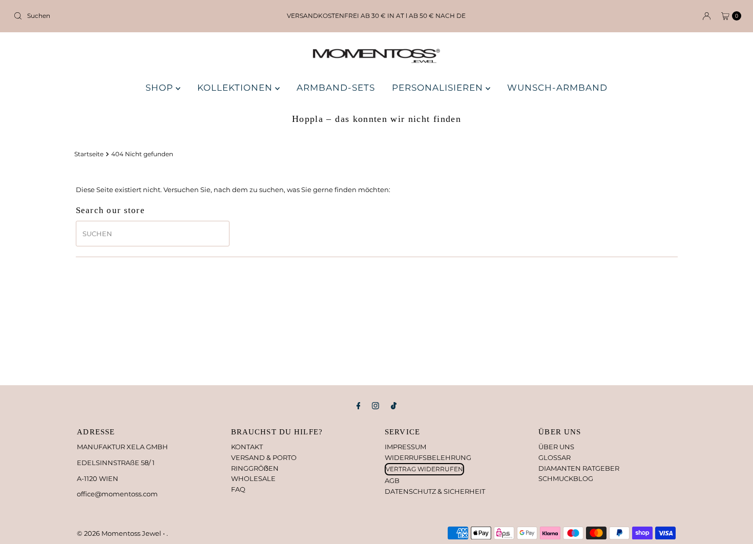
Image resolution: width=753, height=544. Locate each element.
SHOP (160, 87)
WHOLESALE (253, 478)
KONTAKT (247, 447)
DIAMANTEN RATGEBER (578, 468)
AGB (392, 480)
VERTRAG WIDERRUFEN (424, 469)
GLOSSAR (554, 457)
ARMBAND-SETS (336, 87)
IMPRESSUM (405, 447)
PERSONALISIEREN (439, 87)
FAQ (238, 489)
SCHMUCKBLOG (565, 478)
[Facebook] (359, 406)
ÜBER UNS (556, 447)
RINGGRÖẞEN (255, 468)
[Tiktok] (393, 406)
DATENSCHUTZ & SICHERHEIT (435, 491)
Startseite (88, 154)
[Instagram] (375, 406)
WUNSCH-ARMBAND (557, 87)
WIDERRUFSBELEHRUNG (428, 457)
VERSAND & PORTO (264, 457)
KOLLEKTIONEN (236, 87)
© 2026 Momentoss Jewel (120, 533)
